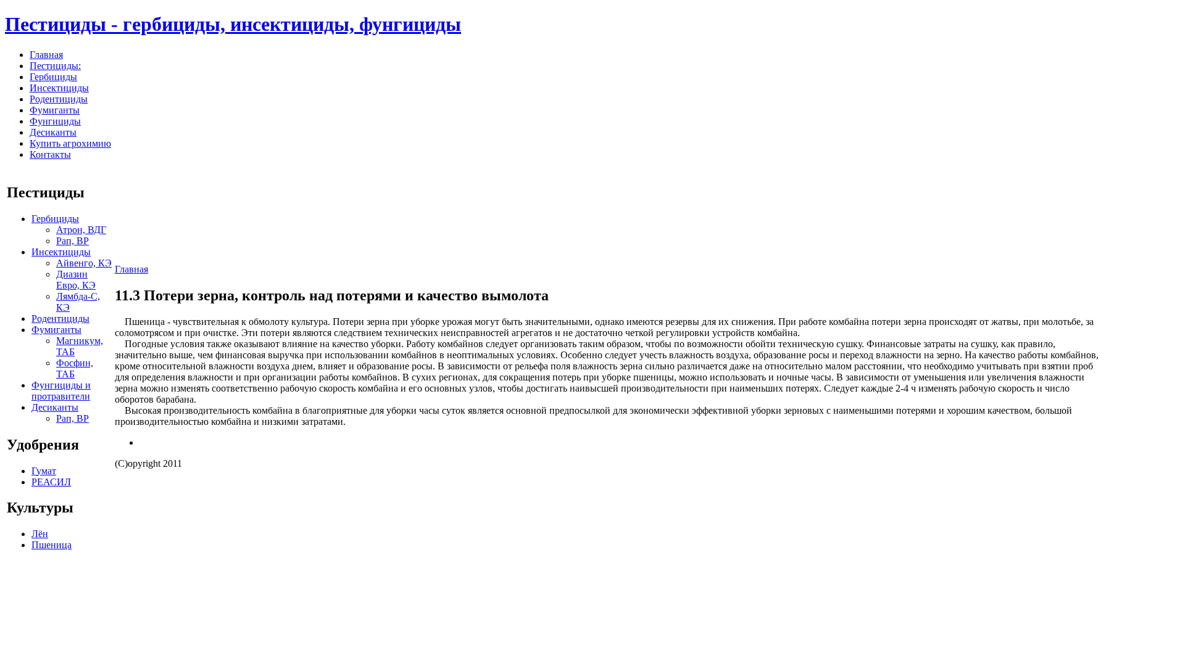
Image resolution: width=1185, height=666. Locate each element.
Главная (46, 54)
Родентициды (59, 99)
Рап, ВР (72, 241)
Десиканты (53, 132)
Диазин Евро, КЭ (76, 279)
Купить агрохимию (70, 143)
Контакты (50, 154)
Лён (39, 533)
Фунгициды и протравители (61, 390)
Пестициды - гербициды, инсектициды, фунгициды (233, 24)
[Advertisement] (1141, 365)
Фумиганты (55, 110)
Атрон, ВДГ (81, 229)
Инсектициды (59, 88)
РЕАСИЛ (51, 482)
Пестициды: (55, 65)
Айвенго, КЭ (84, 263)
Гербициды (53, 77)
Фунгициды (55, 121)
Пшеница (51, 545)
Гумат (43, 471)
